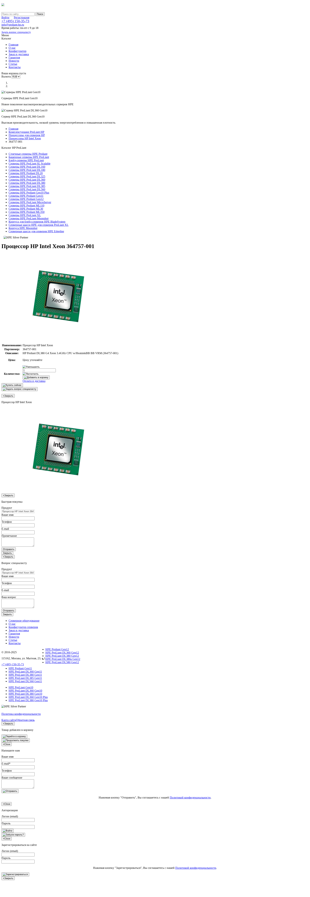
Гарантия (14, 57)
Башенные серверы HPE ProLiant (29, 157)
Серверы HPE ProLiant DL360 (27, 179)
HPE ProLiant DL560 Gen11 (25, 681)
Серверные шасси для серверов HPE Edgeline (36, 231)
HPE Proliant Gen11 (20, 668)
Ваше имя (7, 514)
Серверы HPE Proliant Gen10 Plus (29, 192)
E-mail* (5, 763)
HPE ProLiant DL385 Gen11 (25, 678)
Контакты (15, 67)
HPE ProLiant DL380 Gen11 (25, 674)
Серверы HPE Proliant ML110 (26, 205)
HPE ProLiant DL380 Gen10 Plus (28, 700)
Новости (14, 60)
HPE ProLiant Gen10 (21, 687)
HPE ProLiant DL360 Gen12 (62, 652)
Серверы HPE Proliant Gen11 (26, 195)
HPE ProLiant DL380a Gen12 (62, 659)
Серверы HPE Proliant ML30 (26, 208)
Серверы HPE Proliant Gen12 (26, 199)
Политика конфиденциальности (21, 713)
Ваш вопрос (8, 597)
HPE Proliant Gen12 (57, 649)
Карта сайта (8, 720)
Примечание (9, 535)
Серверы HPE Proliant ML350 (26, 211)
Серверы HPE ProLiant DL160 (27, 166)
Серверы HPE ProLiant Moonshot (28, 218)
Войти (5, 17)
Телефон (6, 521)
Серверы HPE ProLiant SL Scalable (29, 163)
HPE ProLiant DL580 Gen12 (62, 662)
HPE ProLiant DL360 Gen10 (25, 690)
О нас (12, 47)
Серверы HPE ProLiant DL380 (27, 182)
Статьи (13, 63)
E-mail (5, 528)
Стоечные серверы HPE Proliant (28, 153)
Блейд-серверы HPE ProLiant (26, 160)
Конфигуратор (17, 51)
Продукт (6, 507)
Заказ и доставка (19, 54)
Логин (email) (9, 816)
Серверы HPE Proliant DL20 (26, 173)
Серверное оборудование (24, 620)
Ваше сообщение (11, 777)
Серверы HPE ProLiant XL (25, 215)
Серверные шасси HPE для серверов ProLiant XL (39, 224)
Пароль (5, 823)
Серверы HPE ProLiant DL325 (27, 176)
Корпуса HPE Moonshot (23, 228)
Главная (13, 44)
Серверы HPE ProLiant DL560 (27, 189)
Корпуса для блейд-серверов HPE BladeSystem (37, 221)
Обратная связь (25, 720)
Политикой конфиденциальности (190, 797)
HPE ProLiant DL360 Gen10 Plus (28, 697)
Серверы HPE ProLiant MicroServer (30, 202)
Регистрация (21, 17)
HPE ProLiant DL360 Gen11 (25, 671)
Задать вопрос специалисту (16, 32)
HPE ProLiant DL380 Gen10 (25, 693)
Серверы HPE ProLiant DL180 (27, 170)
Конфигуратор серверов (23, 627)
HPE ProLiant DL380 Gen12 (62, 655)
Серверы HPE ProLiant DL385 (27, 186)
